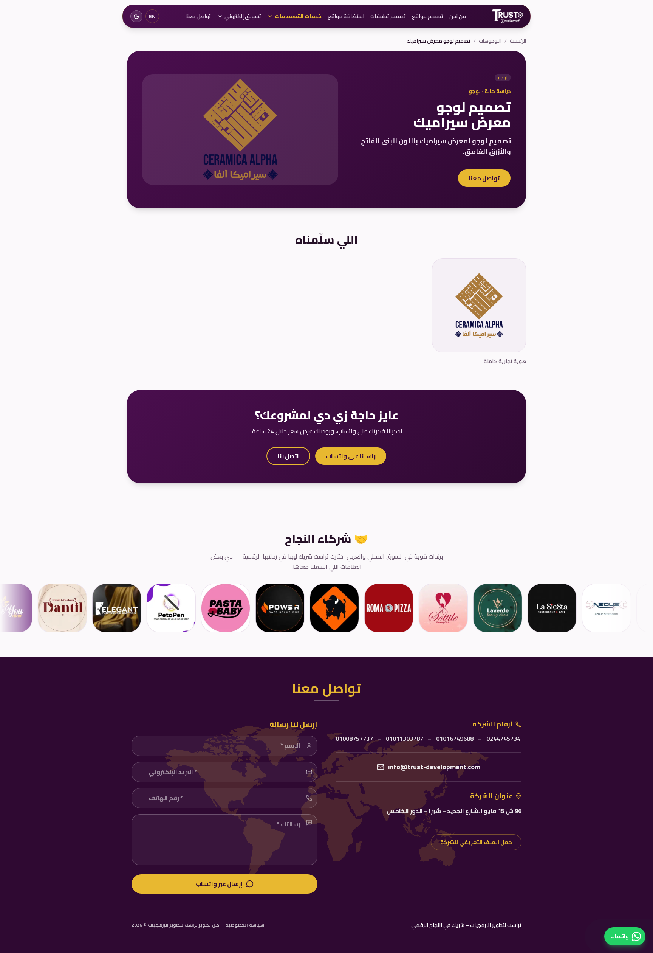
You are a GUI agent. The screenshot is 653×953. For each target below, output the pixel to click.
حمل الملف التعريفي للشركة (476, 842)
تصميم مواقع (427, 16)
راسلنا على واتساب (351, 456)
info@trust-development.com (434, 767)
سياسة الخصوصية (244, 925)
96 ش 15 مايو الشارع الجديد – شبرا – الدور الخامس (454, 811)
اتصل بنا (288, 456)
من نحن (457, 16)
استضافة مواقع (346, 16)
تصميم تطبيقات (388, 16)
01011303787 (404, 738)
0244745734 (503, 738)
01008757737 (354, 738)
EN (152, 16)
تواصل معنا (198, 16)
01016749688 (455, 738)
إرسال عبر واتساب (219, 883)
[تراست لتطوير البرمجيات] (507, 16)
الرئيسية (518, 41)
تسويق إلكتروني (242, 16)
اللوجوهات (490, 41)
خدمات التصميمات (298, 16)
